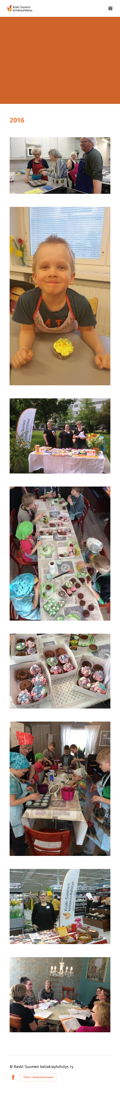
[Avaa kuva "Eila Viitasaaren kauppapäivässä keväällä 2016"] (60, 906)
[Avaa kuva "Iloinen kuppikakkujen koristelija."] (60, 296)
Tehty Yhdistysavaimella (38, 1077)
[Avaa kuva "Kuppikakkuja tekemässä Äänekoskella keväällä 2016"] (60, 165)
